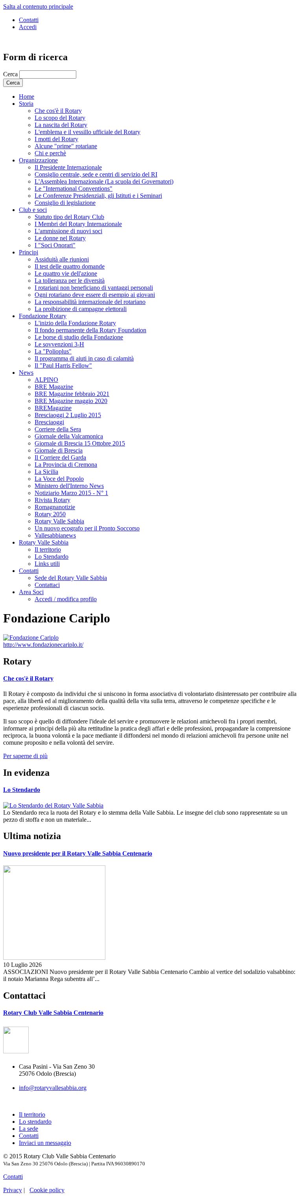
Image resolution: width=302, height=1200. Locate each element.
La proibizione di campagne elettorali (81, 309)
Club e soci (33, 209)
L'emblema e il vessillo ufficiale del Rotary (87, 132)
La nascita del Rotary (61, 124)
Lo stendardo (35, 1121)
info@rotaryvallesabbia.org (53, 1087)
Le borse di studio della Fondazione (79, 337)
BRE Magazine (54, 386)
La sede (28, 1128)
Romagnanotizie (55, 507)
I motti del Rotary (56, 139)
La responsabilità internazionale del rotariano (90, 301)
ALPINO (46, 379)
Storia (26, 103)
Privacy (12, 1190)
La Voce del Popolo (59, 478)
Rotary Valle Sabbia (59, 521)
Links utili (47, 563)
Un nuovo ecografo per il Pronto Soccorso (87, 528)
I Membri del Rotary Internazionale (78, 224)
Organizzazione (38, 160)
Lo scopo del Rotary (60, 117)
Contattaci (47, 585)
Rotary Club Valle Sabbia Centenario (53, 1012)
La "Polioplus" (53, 351)
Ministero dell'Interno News (69, 485)
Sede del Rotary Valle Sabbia (71, 577)
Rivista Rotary (52, 500)
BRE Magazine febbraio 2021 (72, 393)
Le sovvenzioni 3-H (59, 344)
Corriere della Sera (58, 429)
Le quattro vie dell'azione (66, 273)
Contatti (29, 20)
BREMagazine (53, 408)
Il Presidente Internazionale (68, 167)
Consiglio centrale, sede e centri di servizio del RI (96, 174)
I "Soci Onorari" (55, 245)
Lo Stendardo (51, 556)
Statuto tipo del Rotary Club (69, 216)
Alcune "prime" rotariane (66, 146)
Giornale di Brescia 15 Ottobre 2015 (80, 443)
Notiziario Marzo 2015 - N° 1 (71, 493)
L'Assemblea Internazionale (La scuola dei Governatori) (104, 181)
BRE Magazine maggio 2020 (71, 401)
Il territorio (48, 549)
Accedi (28, 27)
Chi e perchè (50, 153)
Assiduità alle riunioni (62, 259)
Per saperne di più (25, 756)
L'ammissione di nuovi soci (68, 231)
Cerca (11, 74)
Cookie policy (46, 1190)
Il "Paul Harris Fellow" (63, 365)
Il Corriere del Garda (60, 457)
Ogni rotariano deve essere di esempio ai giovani (95, 294)
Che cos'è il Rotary (58, 110)
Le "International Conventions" (73, 188)
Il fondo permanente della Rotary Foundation (90, 330)
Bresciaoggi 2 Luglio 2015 (68, 415)
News (26, 372)
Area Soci (31, 592)
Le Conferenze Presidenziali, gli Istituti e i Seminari (98, 195)
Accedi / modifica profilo (66, 599)
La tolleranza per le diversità (70, 280)
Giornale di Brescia (59, 450)
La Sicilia (46, 471)
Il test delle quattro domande (70, 266)
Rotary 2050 (50, 514)
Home (26, 96)
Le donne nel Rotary (60, 238)
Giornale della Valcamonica (69, 436)
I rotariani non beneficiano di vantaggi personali (94, 287)
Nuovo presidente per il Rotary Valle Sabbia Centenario (77, 853)
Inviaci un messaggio (45, 1142)
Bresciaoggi (49, 422)
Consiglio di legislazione (65, 202)
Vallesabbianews (55, 535)
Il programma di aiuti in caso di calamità (84, 358)
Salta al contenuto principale (38, 6)
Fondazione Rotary (42, 316)
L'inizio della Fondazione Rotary (75, 323)
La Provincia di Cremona (66, 464)
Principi (28, 252)
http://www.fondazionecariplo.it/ (43, 644)
